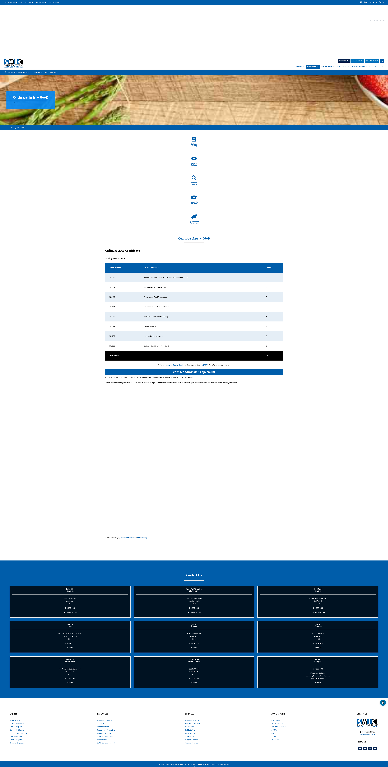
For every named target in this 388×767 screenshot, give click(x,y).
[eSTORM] (366, 2)
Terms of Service (127, 537)
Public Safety (190, 730)
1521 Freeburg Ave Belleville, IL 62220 (194, 636)
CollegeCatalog (194, 145)
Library (273, 736)
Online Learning (16, 736)
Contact (377, 67)
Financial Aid (190, 727)
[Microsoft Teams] (361, 2)
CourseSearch (194, 183)
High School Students (27, 2)
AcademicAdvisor (194, 203)
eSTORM (205, 365)
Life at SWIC (342, 67)
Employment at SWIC (278, 727)
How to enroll (190, 733)
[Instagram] (370, 748)
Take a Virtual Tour (70, 612)
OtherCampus (318, 660)
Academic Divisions (17, 723)
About (299, 67)
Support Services (191, 740)
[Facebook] (360, 748)
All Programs (15, 720)
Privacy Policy (142, 537)
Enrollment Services (192, 723)
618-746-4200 (70, 678)
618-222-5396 (194, 678)
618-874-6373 (70, 643)
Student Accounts (191, 736)
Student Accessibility (105, 736)
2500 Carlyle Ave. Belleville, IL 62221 (70, 601)
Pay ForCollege (194, 164)
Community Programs (18, 733)
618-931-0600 (194, 608)
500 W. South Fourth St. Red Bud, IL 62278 (318, 601)
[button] (382, 61)
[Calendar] (382, 2)
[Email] (370, 2)
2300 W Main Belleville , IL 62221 (194, 671)
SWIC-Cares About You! (106, 743)
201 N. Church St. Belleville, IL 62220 (318, 636)
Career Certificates (17, 730)
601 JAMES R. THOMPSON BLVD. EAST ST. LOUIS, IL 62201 (70, 636)
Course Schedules (104, 733)
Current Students (41, 2)
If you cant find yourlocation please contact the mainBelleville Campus (318, 676)
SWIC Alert (275, 740)
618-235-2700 (70, 608)
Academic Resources (104, 720)
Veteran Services (191, 743)
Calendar (100, 723)
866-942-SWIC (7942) (367, 734)
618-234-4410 (318, 643)
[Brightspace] (373, 2)
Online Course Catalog (176, 365)
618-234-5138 (194, 643)
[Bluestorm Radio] (376, 2)
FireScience (194, 625)
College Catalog (103, 727)
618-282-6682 (318, 608)
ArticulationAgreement (194, 222)
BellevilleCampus (70, 590)
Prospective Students (11, 2)
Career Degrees (16, 727)
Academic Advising (192, 720)
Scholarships (102, 740)
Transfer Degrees (17, 743)
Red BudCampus (318, 590)
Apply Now (343, 61)
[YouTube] (375, 748)
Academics (311, 67)
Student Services (360, 67)
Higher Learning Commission (221, 764)
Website (70, 647)
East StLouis (70, 625)
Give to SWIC (357, 61)
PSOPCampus (318, 625)
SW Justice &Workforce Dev (194, 660)
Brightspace (275, 720)
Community (327, 67)
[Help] (379, 2)
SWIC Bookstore (277, 723)
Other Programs (16, 740)
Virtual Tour (372, 61)
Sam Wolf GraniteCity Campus (194, 590)
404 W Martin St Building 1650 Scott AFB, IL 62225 (70, 671)
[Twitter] (365, 748)
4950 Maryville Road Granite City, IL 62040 (194, 601)
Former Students (54, 2)
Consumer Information (106, 730)
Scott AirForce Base (70, 660)
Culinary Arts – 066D (17, 128)
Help (272, 733)
